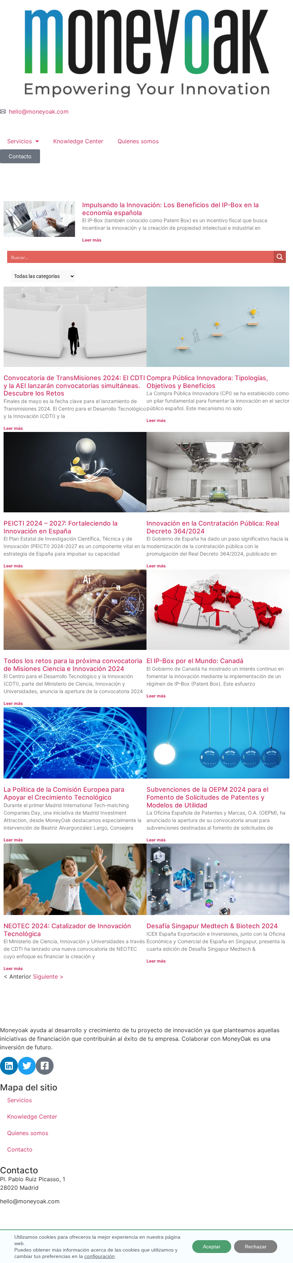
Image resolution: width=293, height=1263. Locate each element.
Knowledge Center (78, 141)
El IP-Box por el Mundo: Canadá (194, 661)
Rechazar (256, 1246)
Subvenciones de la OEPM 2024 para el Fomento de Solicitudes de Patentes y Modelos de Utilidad (207, 797)
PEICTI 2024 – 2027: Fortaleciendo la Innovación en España (61, 527)
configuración (99, 1256)
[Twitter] (27, 1066)
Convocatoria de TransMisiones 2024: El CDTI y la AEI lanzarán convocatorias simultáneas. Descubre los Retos (74, 385)
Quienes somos (138, 141)
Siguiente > (48, 976)
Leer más (91, 240)
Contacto (20, 1149)
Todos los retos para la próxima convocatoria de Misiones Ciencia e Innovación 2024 (73, 664)
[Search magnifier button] (280, 257)
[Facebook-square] (45, 1066)
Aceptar (211, 1246)
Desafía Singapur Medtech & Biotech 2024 (212, 926)
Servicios (19, 141)
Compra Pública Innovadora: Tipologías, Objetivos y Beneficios (207, 381)
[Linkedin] (9, 1066)
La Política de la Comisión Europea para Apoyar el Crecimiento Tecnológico (64, 793)
